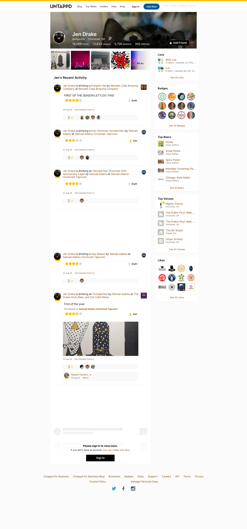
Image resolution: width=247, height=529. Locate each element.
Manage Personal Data (144, 481)
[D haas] (82, 367)
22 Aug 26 (67, 150)
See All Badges (177, 125)
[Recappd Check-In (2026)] (191, 96)
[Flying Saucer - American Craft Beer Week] (191, 115)
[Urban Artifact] (171, 287)
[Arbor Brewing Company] (191, 287)
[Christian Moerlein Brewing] (191, 278)
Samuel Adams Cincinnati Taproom (96, 133)
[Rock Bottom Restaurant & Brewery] (181, 287)
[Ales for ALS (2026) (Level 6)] (171, 115)
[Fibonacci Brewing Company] (181, 278)
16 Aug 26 (67, 359)
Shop (122, 6)
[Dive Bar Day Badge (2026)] (162, 106)
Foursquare (110, 38)
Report (85, 378)
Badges (129, 476)
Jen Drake (69, 85)
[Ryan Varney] (87, 117)
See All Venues (177, 249)
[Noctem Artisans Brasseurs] (162, 268)
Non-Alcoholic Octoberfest (107, 130)
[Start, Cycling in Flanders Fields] (162, 96)
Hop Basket (98, 253)
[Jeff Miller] (82, 117)
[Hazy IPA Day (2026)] (171, 96)
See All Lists (177, 77)
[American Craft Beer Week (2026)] (181, 115)
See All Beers (177, 187)
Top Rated (90, 6)
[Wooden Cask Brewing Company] (181, 268)
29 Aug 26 (67, 110)
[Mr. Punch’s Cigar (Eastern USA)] (171, 106)
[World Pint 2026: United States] (162, 115)
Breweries (114, 476)
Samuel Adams (98, 174)
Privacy (199, 476)
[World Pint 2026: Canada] (191, 106)
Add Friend (180, 42)
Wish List (171, 59)
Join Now (151, 6)
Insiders (104, 6)
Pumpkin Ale (98, 85)
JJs (168, 67)
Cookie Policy (97, 481)
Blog (79, 6)
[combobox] (180, 5)
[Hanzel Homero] (93, 367)
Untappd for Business (56, 476)
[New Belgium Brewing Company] (162, 278)
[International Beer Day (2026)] (181, 96)
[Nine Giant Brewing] (191, 268)
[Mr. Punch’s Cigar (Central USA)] (181, 106)
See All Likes (177, 297)
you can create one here (116, 450)
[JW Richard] (99, 117)
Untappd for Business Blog (88, 476)
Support (153, 476)
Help (113, 6)
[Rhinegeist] (171, 278)
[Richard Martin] (93, 117)
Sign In (135, 6)
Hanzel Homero (79, 374)
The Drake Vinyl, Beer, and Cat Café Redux (100, 296)
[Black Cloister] (162, 287)
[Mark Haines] (87, 158)
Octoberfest (100, 294)
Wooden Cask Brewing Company (98, 88)
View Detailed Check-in (84, 110)
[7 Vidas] (171, 268)
